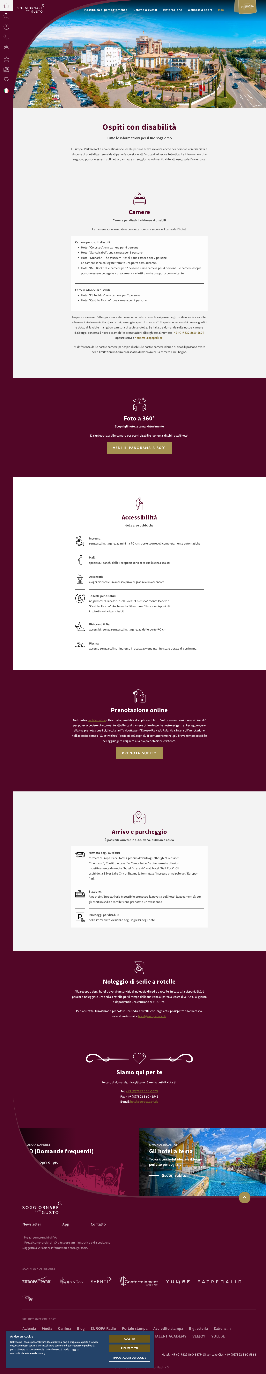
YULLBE (218, 1336)
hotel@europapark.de (149, 338)
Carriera (64, 1328)
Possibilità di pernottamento (106, 10)
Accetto (129, 1338)
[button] (6, 5)
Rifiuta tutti (129, 1348)
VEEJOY (198, 1336)
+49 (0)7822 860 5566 (240, 1354)
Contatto (98, 1224)
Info (221, 10)
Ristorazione (172, 10)
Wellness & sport (200, 10)
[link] (244, 1197)
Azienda (29, 1328)
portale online (96, 720)
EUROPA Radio (103, 1328)
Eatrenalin (222, 1328)
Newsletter (31, 1224)
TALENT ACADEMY (170, 1336)
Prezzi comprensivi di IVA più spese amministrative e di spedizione (67, 1242)
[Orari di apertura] (6, 26)
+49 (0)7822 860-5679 (188, 332)
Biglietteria (198, 1328)
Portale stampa (134, 1328)
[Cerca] (6, 16)
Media (47, 1328)
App (65, 1224)
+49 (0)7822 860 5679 (186, 1354)
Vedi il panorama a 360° (139, 448)
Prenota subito (139, 753)
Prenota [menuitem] (247, 6)
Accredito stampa (168, 1328)
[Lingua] (6, 90)
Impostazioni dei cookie (129, 1357)
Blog (81, 1328)
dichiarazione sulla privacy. (32, 1353)
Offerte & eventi (145, 10)
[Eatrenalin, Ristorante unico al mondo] (219, 1281)
